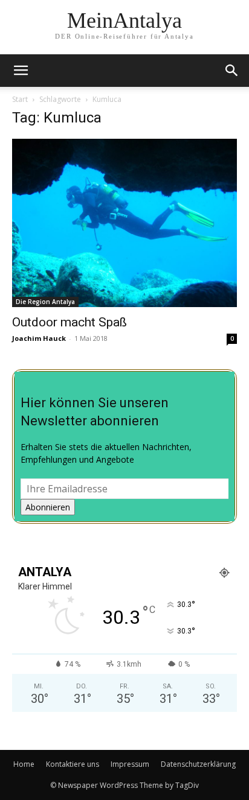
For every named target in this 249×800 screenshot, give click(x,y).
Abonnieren (47, 507)
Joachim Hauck (39, 338)
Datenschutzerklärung (198, 764)
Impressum (130, 764)
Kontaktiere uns (72, 764)
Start (20, 99)
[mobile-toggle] (20, 70)
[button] (232, 70)
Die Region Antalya (45, 301)
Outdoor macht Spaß (69, 322)
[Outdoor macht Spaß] (124, 223)
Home (23, 764)
